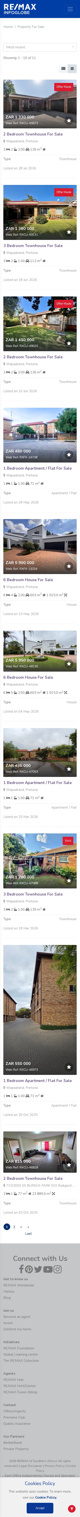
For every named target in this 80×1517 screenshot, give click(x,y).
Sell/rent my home (17, 1329)
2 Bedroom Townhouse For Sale (33, 134)
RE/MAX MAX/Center (19, 1386)
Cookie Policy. (46, 1497)
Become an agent (16, 1317)
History (8, 1291)
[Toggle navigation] (70, 9)
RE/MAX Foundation (18, 1348)
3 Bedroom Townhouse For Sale (33, 245)
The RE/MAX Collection (21, 1360)
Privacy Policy (54, 1466)
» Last (28, 1227)
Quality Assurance (16, 1423)
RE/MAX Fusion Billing (20, 1392)
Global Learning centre (20, 1354)
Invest (8, 1323)
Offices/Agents (14, 1411)
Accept (40, 1508)
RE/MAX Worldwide (18, 1285)
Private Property (16, 1449)
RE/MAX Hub (13, 1380)
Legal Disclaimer (30, 1466)
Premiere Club (14, 1417)
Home (8, 27)
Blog (7, 1298)
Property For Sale (30, 27)
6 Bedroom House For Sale (28, 579)
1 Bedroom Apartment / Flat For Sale (37, 468)
